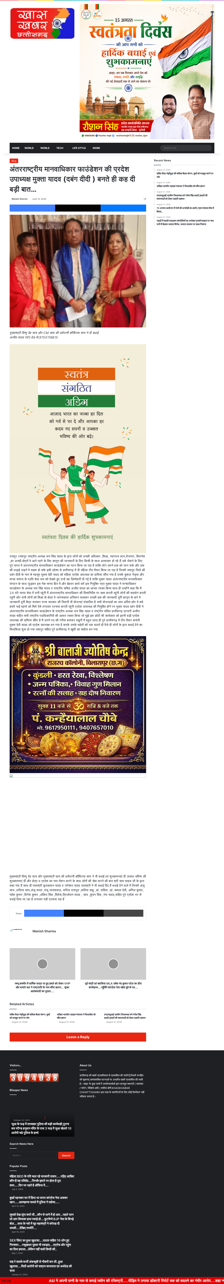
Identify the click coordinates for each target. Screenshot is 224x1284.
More (96, 147)
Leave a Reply (77, 1037)
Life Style (79, 147)
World (29, 147)
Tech (59, 147)
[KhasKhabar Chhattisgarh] (42, 23)
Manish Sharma (19, 199)
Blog (14, 160)
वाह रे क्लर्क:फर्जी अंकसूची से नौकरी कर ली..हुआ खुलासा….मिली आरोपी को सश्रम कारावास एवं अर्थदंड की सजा (41, 1266)
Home (16, 147)
